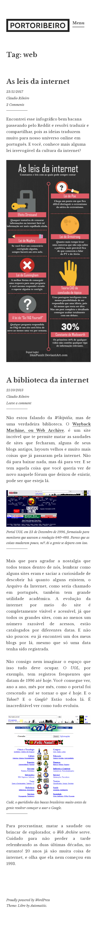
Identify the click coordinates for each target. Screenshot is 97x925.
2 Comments (15, 105)
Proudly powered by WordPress (28, 900)
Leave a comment (18, 403)
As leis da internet (37, 82)
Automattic (38, 906)
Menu (78, 23)
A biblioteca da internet (47, 380)
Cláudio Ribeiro (17, 98)
